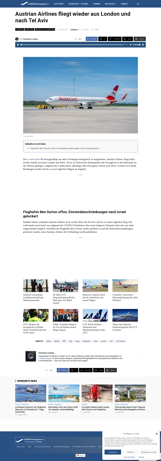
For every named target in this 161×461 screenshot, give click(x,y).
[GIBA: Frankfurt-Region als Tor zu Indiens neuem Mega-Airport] (65, 315)
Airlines (29, 29)
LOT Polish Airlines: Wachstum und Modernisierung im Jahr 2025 (94, 328)
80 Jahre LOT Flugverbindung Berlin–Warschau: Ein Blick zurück (64, 298)
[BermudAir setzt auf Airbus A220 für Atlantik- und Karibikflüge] (63, 393)
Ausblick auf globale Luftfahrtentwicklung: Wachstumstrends (33, 297)
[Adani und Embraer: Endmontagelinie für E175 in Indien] (125, 315)
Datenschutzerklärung (129, 457)
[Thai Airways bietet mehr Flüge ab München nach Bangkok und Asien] (130, 393)
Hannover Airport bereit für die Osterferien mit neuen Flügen (94, 297)
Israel (95, 341)
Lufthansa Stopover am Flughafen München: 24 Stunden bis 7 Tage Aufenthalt (30, 409)
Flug (70, 341)
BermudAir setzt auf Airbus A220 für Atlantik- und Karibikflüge (63, 408)
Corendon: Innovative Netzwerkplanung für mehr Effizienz (125, 297)
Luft (111, 341)
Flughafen (86, 341)
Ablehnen (130, 452)
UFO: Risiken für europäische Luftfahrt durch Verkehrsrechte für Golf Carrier (34, 328)
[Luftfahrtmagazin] (36, 3)
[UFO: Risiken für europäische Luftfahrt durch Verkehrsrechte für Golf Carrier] (36, 315)
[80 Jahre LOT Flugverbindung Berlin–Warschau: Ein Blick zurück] (65, 285)
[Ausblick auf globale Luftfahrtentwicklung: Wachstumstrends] (36, 285)
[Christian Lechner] (17, 39)
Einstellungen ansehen (149, 452)
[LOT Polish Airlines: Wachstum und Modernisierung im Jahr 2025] (95, 315)
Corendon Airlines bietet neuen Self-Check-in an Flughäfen (95, 408)
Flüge (77, 341)
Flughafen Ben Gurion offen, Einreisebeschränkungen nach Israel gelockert (65, 148)
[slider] (72, 45)
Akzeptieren (113, 452)
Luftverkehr (120, 341)
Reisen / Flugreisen (45, 29)
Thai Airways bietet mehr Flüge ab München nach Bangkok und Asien (130, 408)
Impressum (141, 457)
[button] (157, 434)
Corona (19, 29)
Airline (48, 341)
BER (64, 341)
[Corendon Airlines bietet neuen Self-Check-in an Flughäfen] (97, 393)
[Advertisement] (80, 191)
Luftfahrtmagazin (45, 358)
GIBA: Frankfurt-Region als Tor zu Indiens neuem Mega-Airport (64, 327)
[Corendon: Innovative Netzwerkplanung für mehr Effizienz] (125, 285)
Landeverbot (34, 159)
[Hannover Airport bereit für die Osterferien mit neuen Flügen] (95, 285)
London (103, 341)
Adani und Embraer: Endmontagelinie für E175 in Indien (124, 327)
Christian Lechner (30, 39)
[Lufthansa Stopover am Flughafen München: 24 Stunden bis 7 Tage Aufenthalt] (30, 393)
